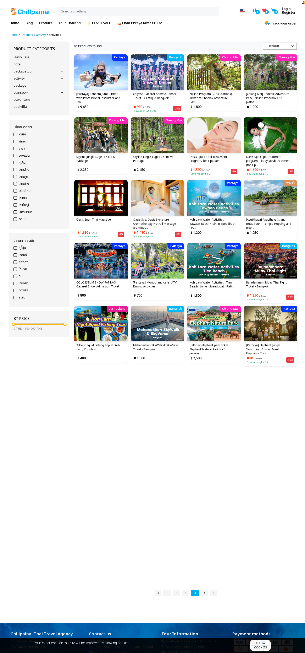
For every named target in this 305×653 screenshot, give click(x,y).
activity (41, 35)
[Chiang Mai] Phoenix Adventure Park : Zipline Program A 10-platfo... (267, 98)
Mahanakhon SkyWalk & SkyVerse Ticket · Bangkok (155, 347)
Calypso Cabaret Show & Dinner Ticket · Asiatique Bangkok (154, 96)
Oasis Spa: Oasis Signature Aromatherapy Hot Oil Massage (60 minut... (154, 224)
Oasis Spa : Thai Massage (93, 220)
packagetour (23, 71)
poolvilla (20, 106)
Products (27, 35)
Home (14, 23)
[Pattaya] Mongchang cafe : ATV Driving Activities (155, 285)
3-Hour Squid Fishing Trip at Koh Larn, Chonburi (98, 347)
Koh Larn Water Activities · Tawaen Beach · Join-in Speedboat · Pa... (212, 224)
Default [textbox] (273, 46)
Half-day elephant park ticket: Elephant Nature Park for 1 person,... (209, 349)
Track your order (283, 23)
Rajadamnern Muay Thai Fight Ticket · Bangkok (266, 285)
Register (289, 13)
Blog (29, 23)
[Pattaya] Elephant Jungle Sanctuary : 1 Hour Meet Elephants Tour (263, 349)
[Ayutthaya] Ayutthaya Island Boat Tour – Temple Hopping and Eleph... (268, 224)
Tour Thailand (69, 23)
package (19, 85)
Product (45, 23)
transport (20, 92)
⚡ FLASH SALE (99, 23)
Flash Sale (21, 57)
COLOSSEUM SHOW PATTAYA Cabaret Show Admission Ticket (97, 285)
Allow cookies (260, 645)
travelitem (21, 99)
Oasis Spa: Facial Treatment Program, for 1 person (208, 159)
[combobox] (280, 46)
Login (286, 9)
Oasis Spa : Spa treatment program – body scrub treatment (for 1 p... (268, 161)
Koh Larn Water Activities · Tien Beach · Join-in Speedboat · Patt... (211, 285)
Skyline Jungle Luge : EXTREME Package (96, 159)
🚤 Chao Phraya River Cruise (139, 23)
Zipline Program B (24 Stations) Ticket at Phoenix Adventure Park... (210, 98)
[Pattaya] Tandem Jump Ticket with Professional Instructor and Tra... (98, 98)
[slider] (13, 324)
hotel (17, 64)
